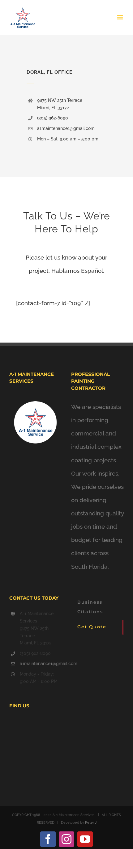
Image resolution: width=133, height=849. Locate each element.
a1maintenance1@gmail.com (41, 663)
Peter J (91, 823)
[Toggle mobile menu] (120, 17)
